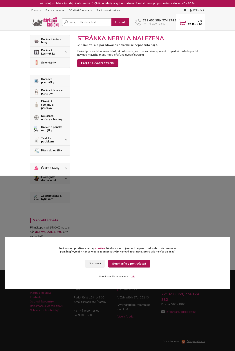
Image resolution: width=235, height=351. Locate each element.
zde (133, 276)
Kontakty (36, 10)
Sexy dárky (48, 62)
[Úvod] (44, 22)
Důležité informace (79, 10)
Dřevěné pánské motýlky (51, 128)
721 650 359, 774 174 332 (161, 20)
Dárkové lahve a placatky (52, 91)
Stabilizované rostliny (108, 10)
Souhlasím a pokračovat (129, 264)
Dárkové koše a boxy (51, 40)
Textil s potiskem (47, 139)
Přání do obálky (51, 150)
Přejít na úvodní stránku (98, 63)
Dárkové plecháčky (47, 80)
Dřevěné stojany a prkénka (47, 105)
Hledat (120, 22)
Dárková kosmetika (48, 52)
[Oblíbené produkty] (185, 10)
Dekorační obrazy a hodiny (51, 117)
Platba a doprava (55, 10)
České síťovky (50, 168)
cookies (100, 248)
